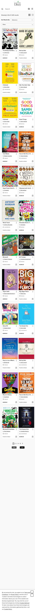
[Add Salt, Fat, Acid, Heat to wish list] (33, 92)
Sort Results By (5, 20)
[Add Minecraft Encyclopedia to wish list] (16, 437)
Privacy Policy (15, 594)
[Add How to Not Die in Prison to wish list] (33, 161)
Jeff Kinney (6, 52)
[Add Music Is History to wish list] (16, 402)
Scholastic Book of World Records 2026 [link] (25, 222)
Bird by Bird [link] (22, 50)
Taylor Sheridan (24, 156)
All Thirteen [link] (22, 257)
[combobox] (14, 9)
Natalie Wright (7, 328)
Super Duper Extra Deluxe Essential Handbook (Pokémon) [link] (9, 188)
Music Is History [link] (7, 395)
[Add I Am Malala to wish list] (16, 161)
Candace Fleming (25, 431)
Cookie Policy (8, 609)
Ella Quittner (23, 190)
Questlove (6, 397)
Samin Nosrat (24, 87)
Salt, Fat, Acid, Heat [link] (24, 85)
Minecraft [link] (5, 257)
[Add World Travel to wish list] (16, 230)
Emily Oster (6, 87)
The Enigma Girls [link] (24, 429)
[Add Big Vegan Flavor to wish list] (33, 299)
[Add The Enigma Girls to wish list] (33, 437)
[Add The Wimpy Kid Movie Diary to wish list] (16, 58)
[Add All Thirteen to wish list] (33, 265)
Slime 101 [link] (5, 326)
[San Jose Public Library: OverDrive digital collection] (17, 3)
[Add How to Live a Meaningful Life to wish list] (16, 368)
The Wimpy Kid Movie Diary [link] (9, 50)
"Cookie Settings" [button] (24, 603)
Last (22, 447)
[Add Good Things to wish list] (33, 127)
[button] (29, 15)
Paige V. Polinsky (8, 259)
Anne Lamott (24, 52)
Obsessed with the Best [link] (25, 188)
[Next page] (22, 444)
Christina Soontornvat (26, 259)
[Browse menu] (32, 9)
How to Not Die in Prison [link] (25, 154)
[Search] (2, 9)
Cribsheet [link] (5, 85)
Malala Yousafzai (8, 156)
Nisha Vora (23, 293)
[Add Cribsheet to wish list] (16, 92)
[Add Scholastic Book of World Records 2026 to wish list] (33, 230)
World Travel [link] (6, 222)
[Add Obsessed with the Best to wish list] (33, 196)
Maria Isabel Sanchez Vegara (10, 293)
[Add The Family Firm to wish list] (33, 334)
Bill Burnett (6, 362)
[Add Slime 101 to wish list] (16, 334)
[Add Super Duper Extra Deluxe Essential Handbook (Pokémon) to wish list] (16, 196)
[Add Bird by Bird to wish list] (33, 58)
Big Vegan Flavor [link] (24, 291)
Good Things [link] (23, 119)
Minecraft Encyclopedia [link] (9, 429)
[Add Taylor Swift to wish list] (16, 299)
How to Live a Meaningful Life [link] (9, 360)
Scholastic (6, 190)
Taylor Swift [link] (6, 291)
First (14, 447)
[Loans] (28, 9)
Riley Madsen (7, 431)
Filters (4, 24)
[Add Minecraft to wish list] (16, 265)
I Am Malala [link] (6, 154)
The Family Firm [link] (23, 326)
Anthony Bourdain (8, 224)
